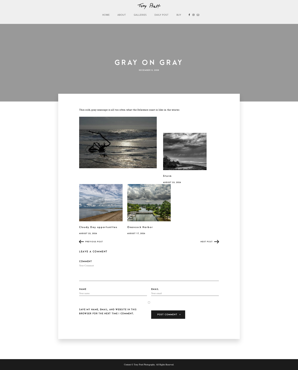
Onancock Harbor (140, 227)
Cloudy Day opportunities (98, 227)
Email (155, 289)
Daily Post (161, 15)
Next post (207, 242)
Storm (167, 176)
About (121, 15)
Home (106, 15)
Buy (178, 15)
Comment (85, 261)
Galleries (140, 15)
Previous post (94, 242)
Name (82, 289)
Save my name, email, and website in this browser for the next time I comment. (108, 311)
